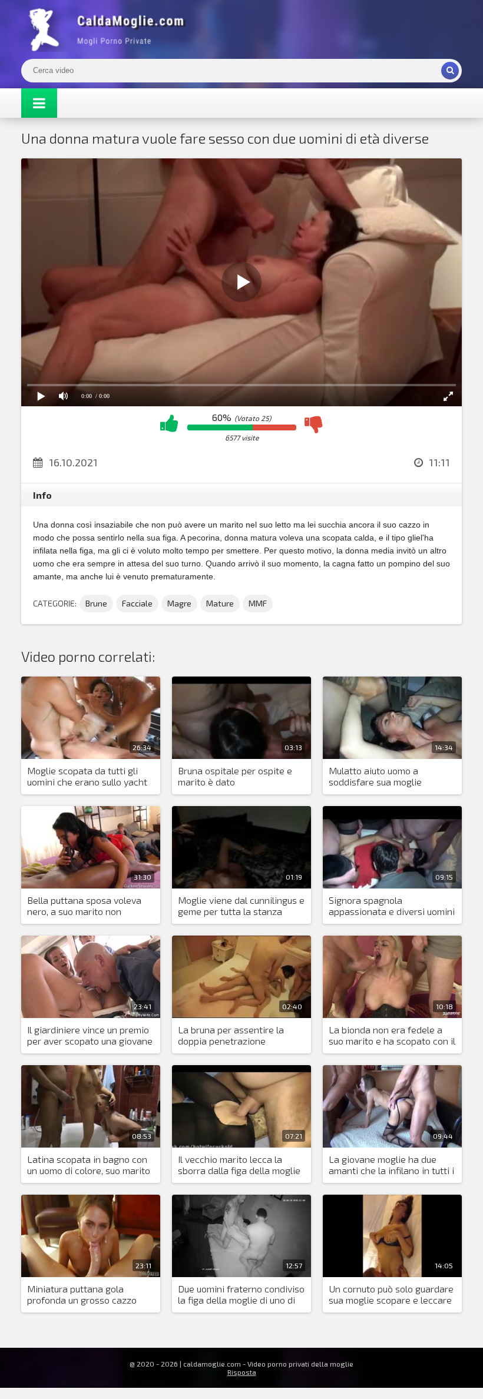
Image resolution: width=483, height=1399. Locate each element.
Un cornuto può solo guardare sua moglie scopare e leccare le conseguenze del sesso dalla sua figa (391, 1295)
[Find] (450, 70)
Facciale (137, 603)
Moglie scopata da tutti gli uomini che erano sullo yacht (87, 776)
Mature (220, 603)
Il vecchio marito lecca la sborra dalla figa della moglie (239, 1164)
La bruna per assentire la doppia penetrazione (231, 1035)
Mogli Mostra (109, 29)
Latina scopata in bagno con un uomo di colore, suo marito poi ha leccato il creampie (88, 1165)
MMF (258, 603)
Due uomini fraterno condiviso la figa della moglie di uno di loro (241, 1295)
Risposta (241, 1372)
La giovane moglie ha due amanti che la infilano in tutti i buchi (391, 1165)
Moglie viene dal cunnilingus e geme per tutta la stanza (241, 905)
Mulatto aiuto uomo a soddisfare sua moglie (375, 776)
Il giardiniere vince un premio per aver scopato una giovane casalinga (90, 1035)
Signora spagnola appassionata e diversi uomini (392, 905)
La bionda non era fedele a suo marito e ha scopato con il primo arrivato (392, 1035)
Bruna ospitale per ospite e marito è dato (235, 776)
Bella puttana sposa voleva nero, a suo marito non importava (84, 906)
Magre (179, 603)
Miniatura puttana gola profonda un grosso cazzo (82, 1294)
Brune (96, 603)
